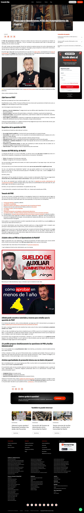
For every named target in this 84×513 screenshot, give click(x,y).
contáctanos (30, 381)
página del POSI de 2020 (29, 89)
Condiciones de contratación (13, 510)
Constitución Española (9, 202)
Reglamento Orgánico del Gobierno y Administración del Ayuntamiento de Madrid (22, 205)
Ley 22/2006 (13, 204)
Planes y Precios (11, 447)
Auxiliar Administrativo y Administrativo (60, 488)
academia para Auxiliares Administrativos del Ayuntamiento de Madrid (21, 324)
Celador (55, 487)
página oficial (37, 51)
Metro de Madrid (56, 493)
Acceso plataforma (46, 443)
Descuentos (27, 447)
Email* (62, 77)
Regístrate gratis (69, 86)
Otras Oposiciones (58, 490)
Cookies (21, 510)
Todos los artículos (29, 445)
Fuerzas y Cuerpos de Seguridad (14, 476)
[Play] (28, 72)
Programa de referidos (29, 449)
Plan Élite (10, 445)
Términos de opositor (46, 449)
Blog (26, 451)
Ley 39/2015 (6, 204)
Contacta (63, 441)
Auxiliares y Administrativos (14, 457)
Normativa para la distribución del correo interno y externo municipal (28, 214)
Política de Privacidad (74, 83)
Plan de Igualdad (19, 208)
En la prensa (44, 447)
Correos (55, 491)
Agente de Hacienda (57, 482)
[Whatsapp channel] (56, 505)
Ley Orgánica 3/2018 (8, 212)
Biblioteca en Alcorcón (46, 453)
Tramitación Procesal (57, 479)
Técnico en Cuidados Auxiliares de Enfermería (61, 485)
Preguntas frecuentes (29, 443)
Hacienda (56, 481)
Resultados (44, 451)
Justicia (55, 476)
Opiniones (44, 445)
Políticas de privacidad (34, 510)
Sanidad (55, 484)
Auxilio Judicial (56, 477)
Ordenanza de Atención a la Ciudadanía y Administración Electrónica (19, 211)
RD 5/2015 (34, 207)
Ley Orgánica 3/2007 (8, 208)
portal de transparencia (33, 244)
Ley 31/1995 (6, 209)
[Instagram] (32, 505)
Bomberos (33, 476)
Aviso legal (27, 510)
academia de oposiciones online (27, 378)
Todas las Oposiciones (12, 443)
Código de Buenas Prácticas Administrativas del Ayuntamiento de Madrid (31, 212)
